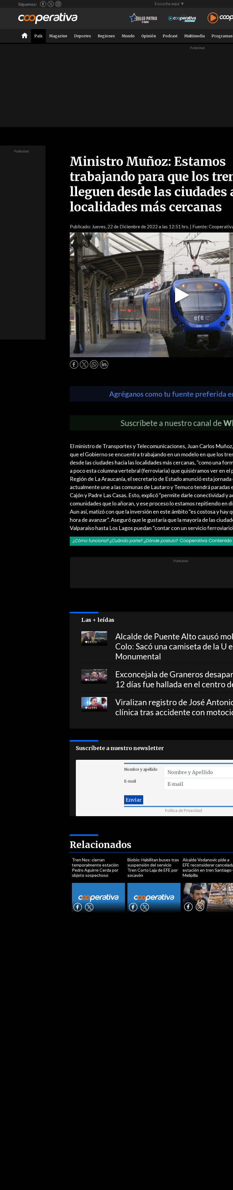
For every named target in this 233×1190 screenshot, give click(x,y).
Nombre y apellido (140, 769)
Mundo (128, 36)
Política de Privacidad (183, 810)
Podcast (170, 36)
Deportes (82, 36)
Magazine (58, 36)
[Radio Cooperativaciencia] (182, 18)
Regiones (106, 36)
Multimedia (194, 36)
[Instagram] (58, 4)
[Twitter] (51, 4)
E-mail (130, 781)
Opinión (148, 36)
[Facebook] (43, 4)
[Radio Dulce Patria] (143, 18)
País (38, 36)
